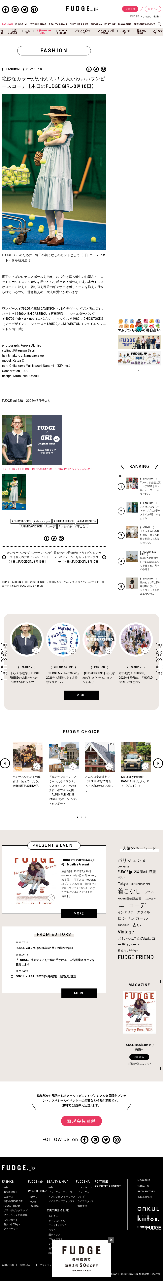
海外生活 (82, 1206)
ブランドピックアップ (83, 32)
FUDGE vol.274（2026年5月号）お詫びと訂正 (45, 948)
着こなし (129, 891)
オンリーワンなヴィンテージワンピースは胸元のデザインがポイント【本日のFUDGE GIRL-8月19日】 (29, 557)
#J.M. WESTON (86, 521)
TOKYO (33, 1197)
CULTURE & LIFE (79, 24)
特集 (2, 32)
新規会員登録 (81, 1121)
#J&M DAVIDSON (31, 526)
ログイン (153, 9)
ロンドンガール (133, 918)
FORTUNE (109, 24)
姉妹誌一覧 (143, 1186)
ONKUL (121, 906)
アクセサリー (158, 32)
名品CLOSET (12, 32)
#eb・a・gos (42, 521)
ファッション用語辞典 (106, 32)
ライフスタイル (57, 1221)
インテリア (126, 912)
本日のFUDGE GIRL (44, 32)
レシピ (81, 1197)
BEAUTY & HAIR (58, 24)
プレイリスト (56, 1239)
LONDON (34, 1206)
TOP (4, 582)
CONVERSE (123, 866)
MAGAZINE (124, 24)
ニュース (27, 32)
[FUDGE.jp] (82, 8)
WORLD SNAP (38, 24)
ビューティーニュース (60, 1192)
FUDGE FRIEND (62, 32)
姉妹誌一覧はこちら (138, 1063)
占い (137, 925)
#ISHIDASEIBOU (64, 521)
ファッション (85, 1187)
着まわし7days (141, 32)
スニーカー (150, 898)
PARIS (33, 1201)
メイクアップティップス (62, 1201)
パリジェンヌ (132, 860)
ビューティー (85, 1192)
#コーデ (50, 526)
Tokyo (123, 884)
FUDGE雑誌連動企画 (129, 899)
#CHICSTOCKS (21, 521)
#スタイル (65, 526)
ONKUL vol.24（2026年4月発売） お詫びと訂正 (46, 976)
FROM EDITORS (146, 1191)
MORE (79, 913)
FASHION (7, 24)
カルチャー (54, 1216)
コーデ (137, 905)
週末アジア (54, 1234)
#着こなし (81, 526)
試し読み (139, 1057)
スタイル (143, 912)
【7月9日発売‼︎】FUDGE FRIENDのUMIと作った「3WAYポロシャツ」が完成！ (47, 469)
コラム (52, 1230)
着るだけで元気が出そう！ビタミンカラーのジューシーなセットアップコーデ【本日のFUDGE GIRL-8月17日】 (77, 557)
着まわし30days (128, 951)
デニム (149, 892)
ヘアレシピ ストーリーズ (62, 1197)
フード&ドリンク (58, 1225)
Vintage (126, 931)
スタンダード (125, 32)
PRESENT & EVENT (144, 24)
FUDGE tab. (21, 24)
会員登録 (130, 9)
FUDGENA (96, 24)
